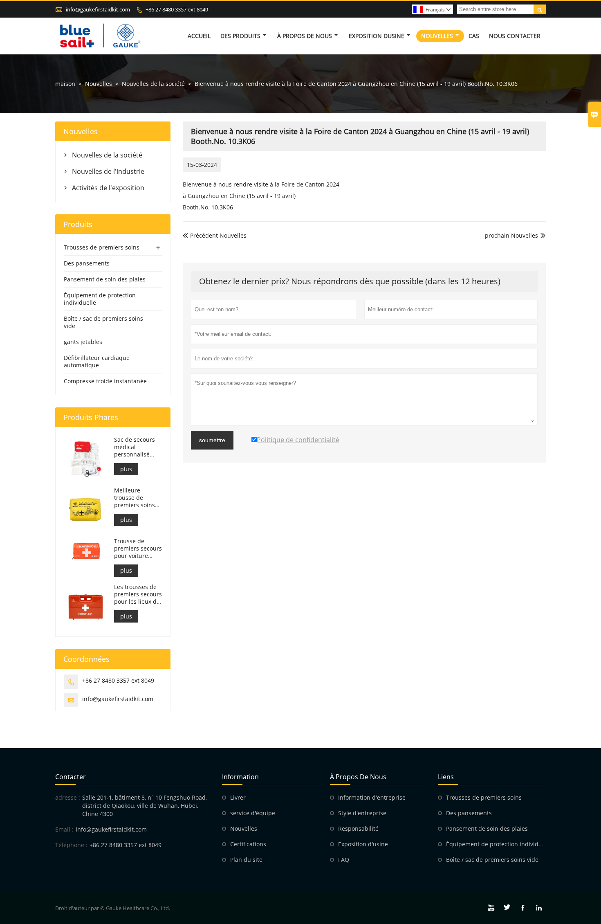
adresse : (67, 797)
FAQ (343, 859)
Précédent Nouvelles (215, 235)
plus (126, 469)
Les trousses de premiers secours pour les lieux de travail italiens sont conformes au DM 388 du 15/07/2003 (138, 594)
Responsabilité (358, 828)
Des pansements (87, 263)
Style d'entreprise (362, 813)
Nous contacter (514, 36)
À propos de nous (304, 36)
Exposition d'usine (363, 844)
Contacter (70, 776)
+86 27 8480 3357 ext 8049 (177, 9)
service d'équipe (252, 813)
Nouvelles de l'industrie (108, 171)
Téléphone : (71, 845)
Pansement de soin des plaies (105, 279)
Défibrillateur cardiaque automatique (97, 361)
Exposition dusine (376, 36)
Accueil (199, 36)
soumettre (212, 440)
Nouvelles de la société (153, 84)
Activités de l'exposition (108, 188)
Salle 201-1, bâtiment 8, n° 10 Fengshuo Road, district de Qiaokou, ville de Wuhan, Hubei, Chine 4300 (144, 806)
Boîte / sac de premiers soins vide (103, 322)
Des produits (240, 36)
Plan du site (246, 859)
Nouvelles (437, 36)
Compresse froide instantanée (105, 381)
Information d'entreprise (372, 797)
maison (65, 84)
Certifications (248, 844)
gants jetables (83, 342)
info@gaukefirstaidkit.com (98, 9)
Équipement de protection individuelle (100, 298)
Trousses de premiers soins (101, 247)
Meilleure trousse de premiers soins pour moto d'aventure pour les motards (136, 498)
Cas (474, 36)
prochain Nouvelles (511, 235)
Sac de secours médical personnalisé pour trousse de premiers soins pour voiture (136, 447)
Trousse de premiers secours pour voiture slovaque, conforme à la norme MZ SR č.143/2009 (138, 548)
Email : (64, 829)
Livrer (238, 797)
